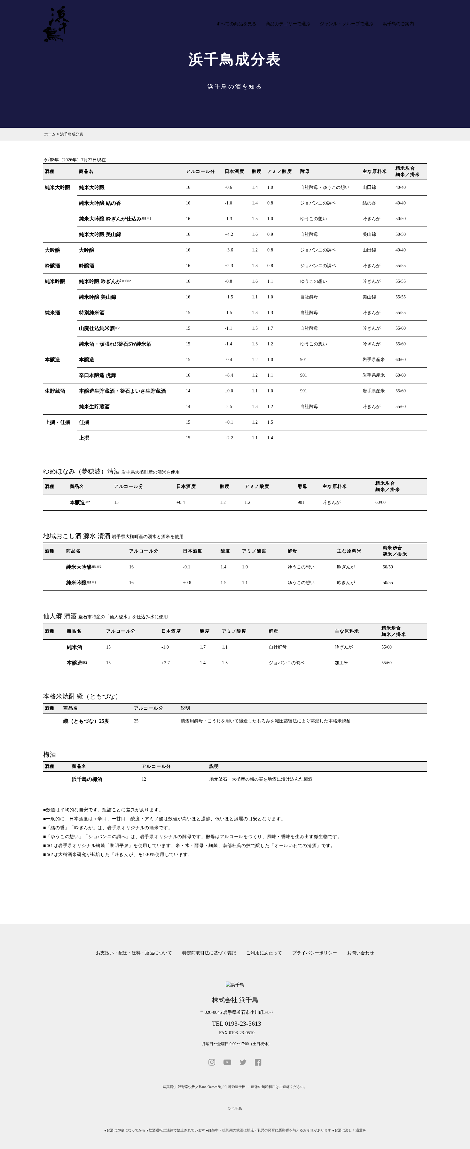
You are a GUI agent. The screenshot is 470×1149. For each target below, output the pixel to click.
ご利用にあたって (264, 953)
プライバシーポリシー (314, 953)
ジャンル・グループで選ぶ (346, 23)
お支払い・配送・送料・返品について (134, 953)
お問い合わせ (360, 953)
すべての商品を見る (236, 23)
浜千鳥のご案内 (398, 23)
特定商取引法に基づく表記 (209, 953)
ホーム (50, 134)
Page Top (455, 1136)
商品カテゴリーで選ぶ (288, 23)
